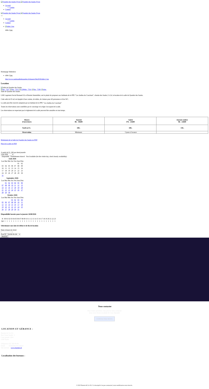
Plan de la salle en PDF (9, 144)
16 (9, 188)
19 (18, 188)
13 (22, 185)
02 (9, 183)
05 (18, 183)
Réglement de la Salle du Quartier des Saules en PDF (19, 140)
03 (12, 183)
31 (2, 175)
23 (9, 190)
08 (6, 185)
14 (2, 188)
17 (12, 188)
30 (9, 192)
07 (2, 185)
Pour (2, 234)
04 (15, 183)
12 (18, 185)
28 (2, 192)
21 (2, 190)
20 (22, 188)
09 (9, 185)
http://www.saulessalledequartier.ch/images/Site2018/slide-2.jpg (27, 79)
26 (18, 190)
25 (15, 190)
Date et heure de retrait (8, 230)
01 (6, 183)
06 (22, 183)
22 (6, 190)
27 (22, 190)
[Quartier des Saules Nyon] (20, 2)
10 (12, 185)
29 (6, 192)
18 (15, 188)
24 (12, 190)
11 (15, 185)
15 (6, 188)
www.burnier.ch (16, 348)
